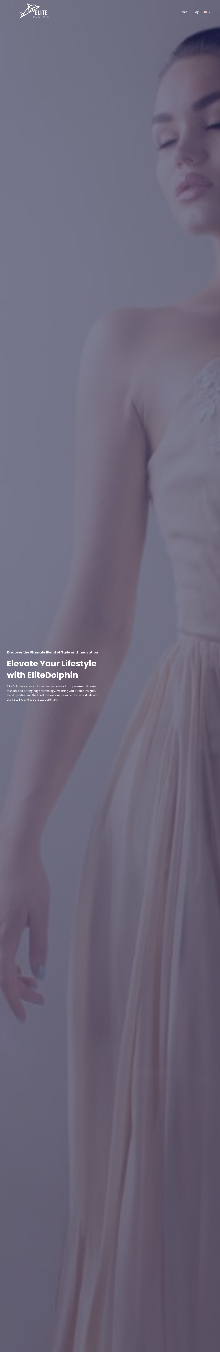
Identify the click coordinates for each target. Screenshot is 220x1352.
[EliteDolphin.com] (34, 11)
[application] (208, 12)
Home (183, 12)
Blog (196, 12)
